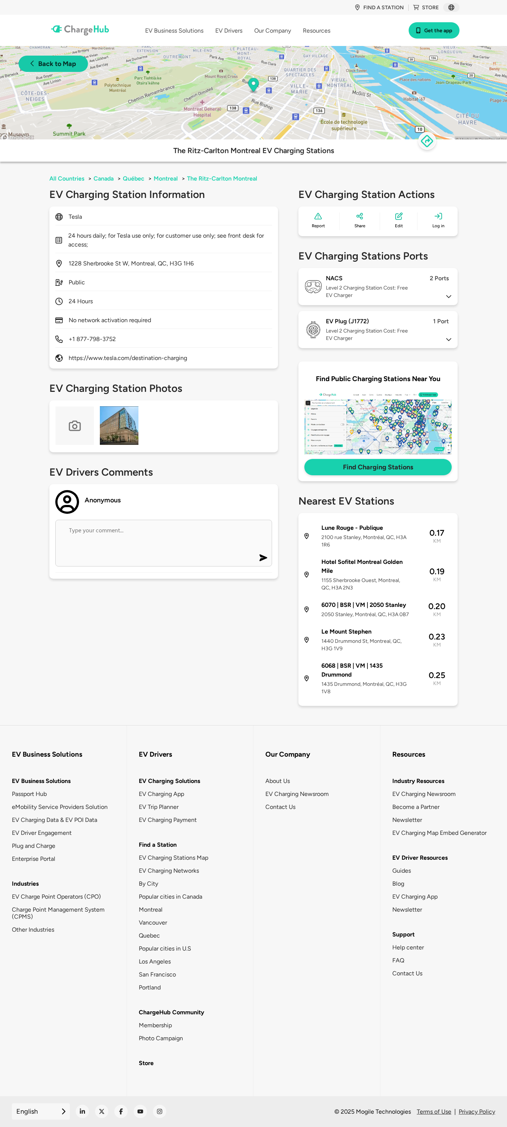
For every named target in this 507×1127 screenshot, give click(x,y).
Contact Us (280, 806)
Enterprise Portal (33, 858)
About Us (277, 780)
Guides (401, 870)
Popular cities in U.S (165, 948)
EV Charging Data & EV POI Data (54, 819)
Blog (398, 883)
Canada (104, 178)
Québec (133, 178)
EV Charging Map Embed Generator (439, 832)
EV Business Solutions (41, 780)
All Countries (66, 178)
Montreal (166, 178)
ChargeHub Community (171, 1012)
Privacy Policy (477, 1111)
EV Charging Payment (168, 819)
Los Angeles (155, 961)
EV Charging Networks (169, 870)
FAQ (398, 960)
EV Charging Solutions (169, 780)
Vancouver (153, 922)
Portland (150, 987)
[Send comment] (263, 558)
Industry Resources (418, 780)
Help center (408, 947)
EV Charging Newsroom (297, 793)
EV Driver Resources (420, 857)
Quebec (149, 935)
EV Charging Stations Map (173, 857)
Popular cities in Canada (170, 896)
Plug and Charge (33, 845)
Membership (155, 1025)
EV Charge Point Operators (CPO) (56, 896)
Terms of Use (434, 1111)
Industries (25, 883)
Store (430, 7)
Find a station (383, 7)
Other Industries (33, 929)
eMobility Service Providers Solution (60, 806)
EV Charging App (161, 793)
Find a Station (158, 844)
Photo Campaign (161, 1038)
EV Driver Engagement (42, 832)
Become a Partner (415, 806)
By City (148, 883)
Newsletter (407, 819)
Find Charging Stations (378, 467)
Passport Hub (29, 793)
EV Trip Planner (159, 806)
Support (403, 934)
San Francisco (157, 974)
